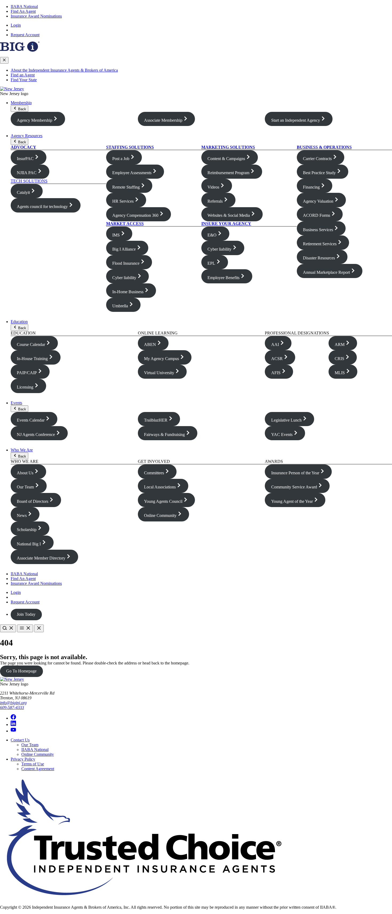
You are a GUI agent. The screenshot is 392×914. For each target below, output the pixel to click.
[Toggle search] (8, 628)
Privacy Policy (23, 759)
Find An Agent (23, 11)
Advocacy (23, 147)
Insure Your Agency (226, 223)
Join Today (26, 614)
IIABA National (24, 6)
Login (16, 25)
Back (21, 109)
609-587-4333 (12, 707)
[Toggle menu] (25, 628)
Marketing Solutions (228, 147)
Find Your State (24, 79)
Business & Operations (324, 147)
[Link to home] (12, 89)
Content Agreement (37, 768)
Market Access (125, 223)
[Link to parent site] (19, 50)
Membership (21, 102)
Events (16, 403)
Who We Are (22, 450)
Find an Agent (23, 75)
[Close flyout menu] (4, 60)
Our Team (29, 744)
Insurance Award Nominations (36, 16)
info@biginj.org (13, 702)
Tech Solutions (29, 181)
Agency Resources (26, 135)
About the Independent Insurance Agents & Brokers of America (64, 70)
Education (19, 321)
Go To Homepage (21, 671)
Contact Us (20, 740)
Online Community (37, 754)
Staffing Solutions (130, 147)
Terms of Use (32, 764)
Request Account (25, 34)
